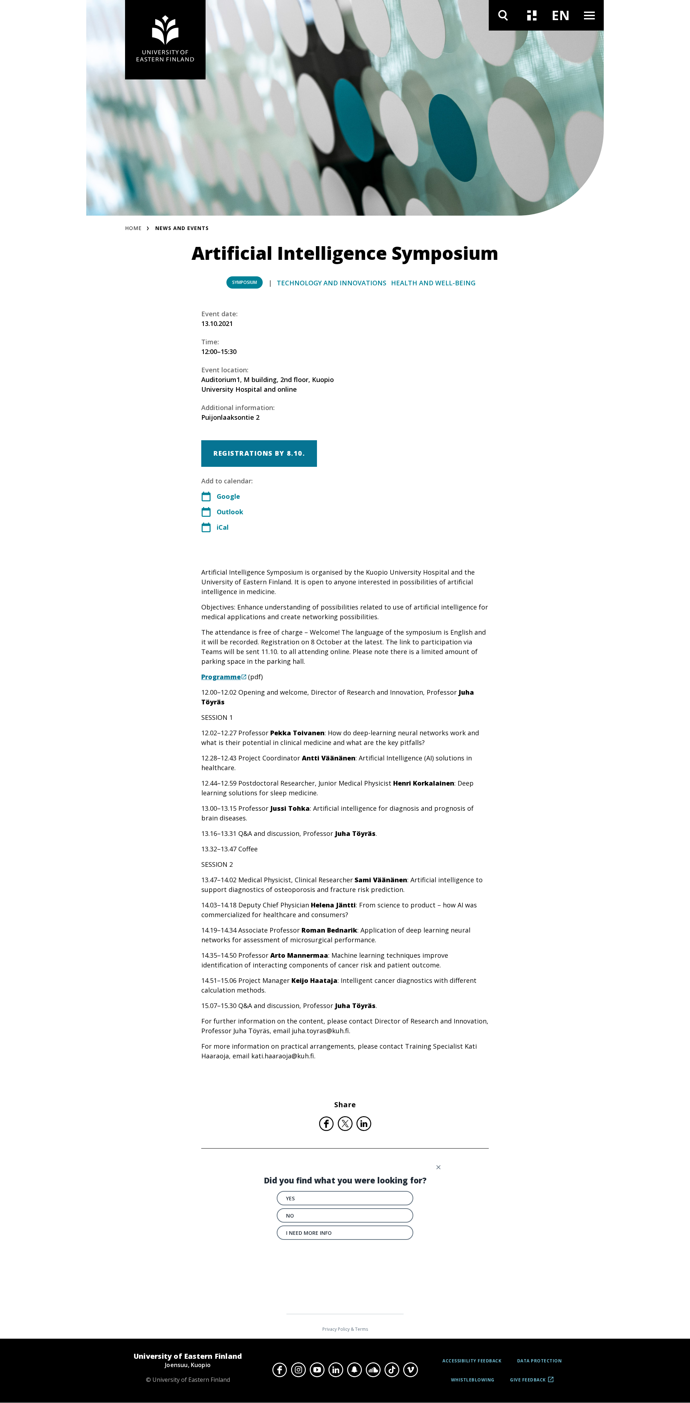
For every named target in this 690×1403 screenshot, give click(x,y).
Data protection (539, 1361)
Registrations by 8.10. (259, 453)
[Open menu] (589, 15)
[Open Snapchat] (354, 1369)
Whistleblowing (472, 1380)
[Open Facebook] (280, 1369)
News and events (182, 228)
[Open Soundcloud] (373, 1369)
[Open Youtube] (317, 1369)
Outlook (230, 511)
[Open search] (503, 15)
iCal (223, 527)
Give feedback (528, 1382)
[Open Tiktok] (392, 1369)
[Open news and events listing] (532, 15)
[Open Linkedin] (336, 1369)
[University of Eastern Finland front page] (165, 39)
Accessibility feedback (471, 1361)
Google (228, 496)
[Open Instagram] (298, 1369)
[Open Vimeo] (410, 1369)
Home (133, 228)
